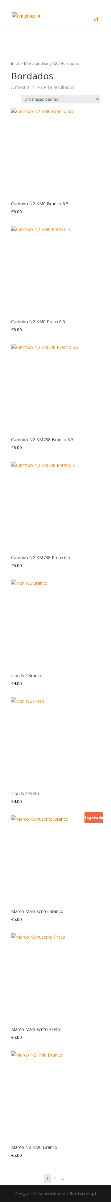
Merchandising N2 (40, 63)
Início (16, 63)
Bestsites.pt (83, 1193)
